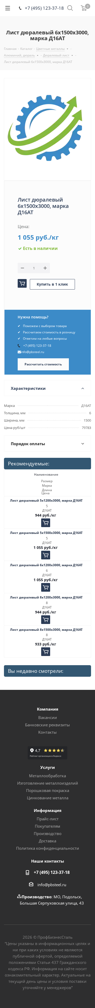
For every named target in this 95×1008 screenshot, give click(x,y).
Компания (47, 709)
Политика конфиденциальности (47, 848)
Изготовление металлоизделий (47, 783)
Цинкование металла (47, 797)
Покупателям (47, 826)
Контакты (47, 732)
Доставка (47, 840)
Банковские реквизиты (47, 724)
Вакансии (47, 717)
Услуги (47, 767)
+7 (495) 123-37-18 (44, 8)
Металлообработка (47, 775)
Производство (47, 833)
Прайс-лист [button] (48, 818)
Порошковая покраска (47, 790)
